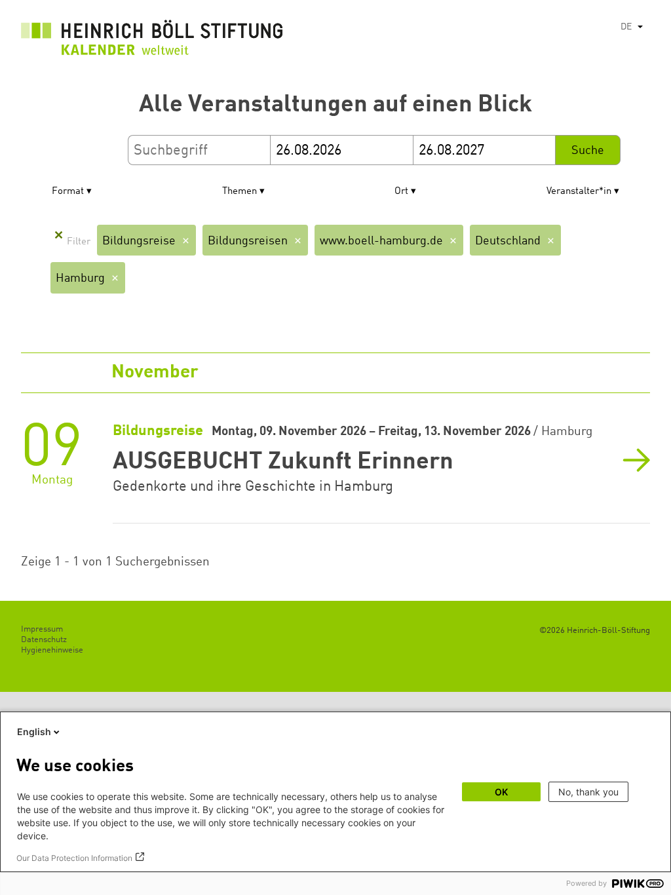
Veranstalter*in (578, 192)
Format (68, 192)
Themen (239, 192)
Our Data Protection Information (74, 858)
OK (501, 791)
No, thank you (588, 791)
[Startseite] (152, 41)
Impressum (42, 629)
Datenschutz (44, 640)
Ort (401, 192)
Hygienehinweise (52, 650)
